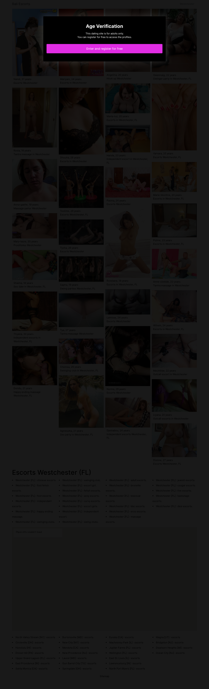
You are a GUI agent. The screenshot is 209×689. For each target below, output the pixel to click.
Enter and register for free (104, 48)
